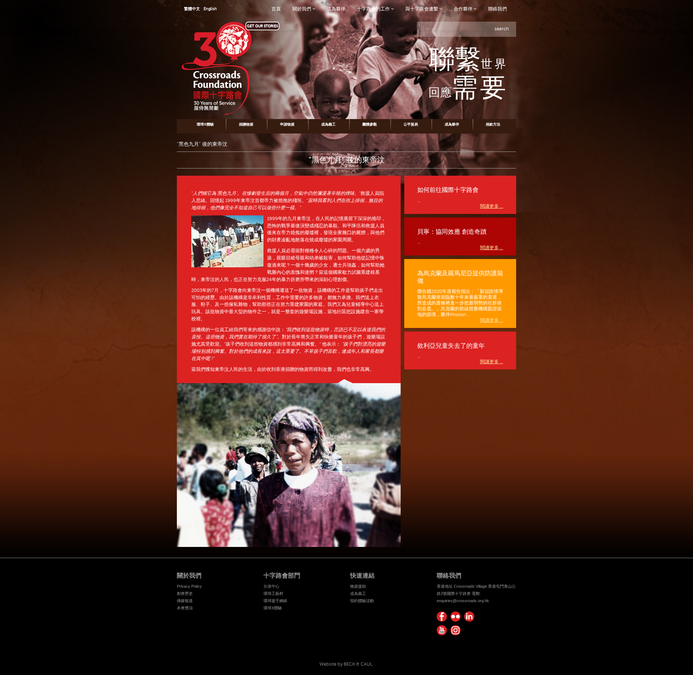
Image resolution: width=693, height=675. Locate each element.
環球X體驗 (205, 124)
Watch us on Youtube (442, 630)
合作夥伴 (464, 9)
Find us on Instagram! (455, 630)
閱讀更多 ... (491, 206)
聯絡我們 (497, 9)
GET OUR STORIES (262, 26)
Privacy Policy (189, 586)
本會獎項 (185, 608)
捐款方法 (493, 124)
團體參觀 (369, 124)
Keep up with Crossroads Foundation (469, 617)
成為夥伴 (336, 9)
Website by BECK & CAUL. (346, 664)
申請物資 (287, 124)
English (210, 8)
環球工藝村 (273, 593)
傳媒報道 (185, 601)
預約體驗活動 (362, 601)
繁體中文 (192, 8)
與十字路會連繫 (422, 9)
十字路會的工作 (374, 9)
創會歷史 (185, 593)
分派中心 (271, 586)
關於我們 (302, 9)
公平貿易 (411, 124)
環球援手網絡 (275, 601)
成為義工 (328, 124)
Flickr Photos (455, 617)
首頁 (276, 9)
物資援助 (358, 586)
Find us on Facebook (442, 617)
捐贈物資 (246, 124)
